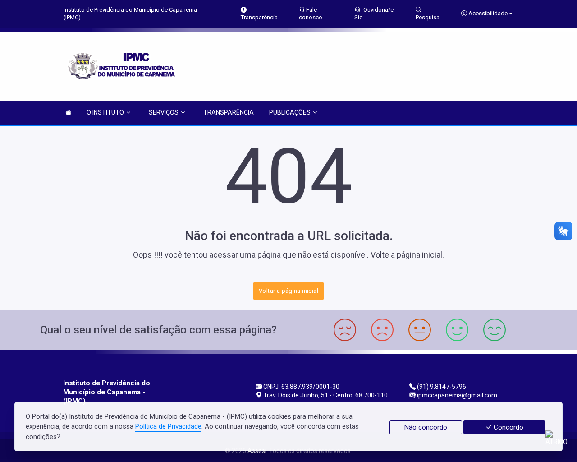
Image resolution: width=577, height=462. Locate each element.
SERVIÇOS (164, 112)
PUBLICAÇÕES (290, 112)
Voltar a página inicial (288, 290)
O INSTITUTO (105, 112)
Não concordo (425, 427)
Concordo (507, 427)
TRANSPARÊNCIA (228, 112)
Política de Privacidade (168, 426)
